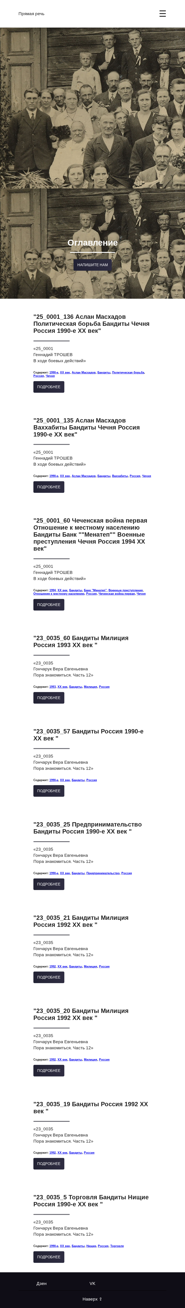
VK (92, 1283)
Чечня (50, 376)
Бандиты (103, 372)
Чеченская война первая (117, 593)
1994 (52, 590)
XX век (65, 372)
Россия (38, 376)
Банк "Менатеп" (95, 590)
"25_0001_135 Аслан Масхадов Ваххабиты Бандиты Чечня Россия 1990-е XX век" (86, 427)
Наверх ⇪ (92, 1299)
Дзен (42, 1283)
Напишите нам (92, 265)
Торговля (117, 1246)
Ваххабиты (120, 476)
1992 (52, 966)
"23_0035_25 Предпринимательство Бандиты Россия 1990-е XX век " (87, 828)
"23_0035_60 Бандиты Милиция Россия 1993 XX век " (81, 641)
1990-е (53, 372)
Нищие (91, 1246)
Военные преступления (126, 590)
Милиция (90, 686)
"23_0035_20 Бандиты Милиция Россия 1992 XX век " (81, 1014)
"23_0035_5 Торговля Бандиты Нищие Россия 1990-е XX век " (91, 1201)
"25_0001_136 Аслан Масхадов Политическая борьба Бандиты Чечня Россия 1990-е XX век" (91, 323)
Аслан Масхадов (84, 372)
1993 (52, 686)
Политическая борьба (128, 372)
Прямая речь (31, 13)
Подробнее (48, 387)
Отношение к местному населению (58, 593)
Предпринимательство (103, 873)
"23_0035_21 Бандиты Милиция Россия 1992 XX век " (81, 921)
